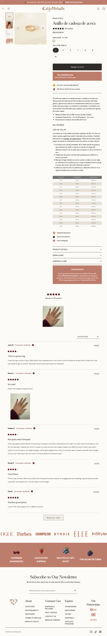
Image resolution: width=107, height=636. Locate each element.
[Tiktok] (95, 631)
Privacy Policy (32, 621)
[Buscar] (8, 8)
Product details (60, 249)
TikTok (68, 614)
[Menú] (3, 9)
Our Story (30, 606)
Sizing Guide (58, 255)
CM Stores (30, 614)
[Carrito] (104, 8)
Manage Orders (52, 620)
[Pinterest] (100, 631)
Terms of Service (33, 618)
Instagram (70, 610)
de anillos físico (75, 138)
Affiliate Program (69, 622)
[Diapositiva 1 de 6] (9, 16)
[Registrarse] (75, 590)
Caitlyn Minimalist (15, 632)
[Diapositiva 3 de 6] (9, 33)
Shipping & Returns (50, 607)
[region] (53, 316)
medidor (66, 138)
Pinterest (69, 618)
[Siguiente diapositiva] (43, 28)
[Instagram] (91, 631)
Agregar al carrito (77, 67)
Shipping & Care (60, 261)
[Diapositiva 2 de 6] (9, 25)
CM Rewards (70, 606)
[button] (53, 316)
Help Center (51, 612)
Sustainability (32, 610)
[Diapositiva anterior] (17, 28)
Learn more (68, 280)
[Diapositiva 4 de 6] (9, 42)
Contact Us (50, 616)
